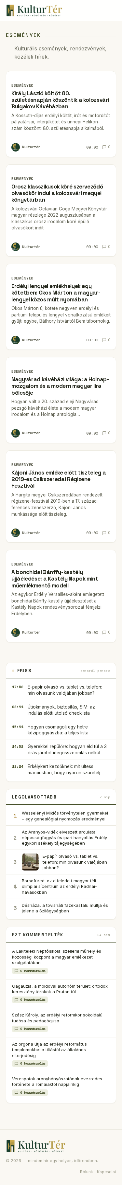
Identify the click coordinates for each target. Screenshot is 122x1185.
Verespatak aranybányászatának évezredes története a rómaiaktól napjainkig (57, 1081)
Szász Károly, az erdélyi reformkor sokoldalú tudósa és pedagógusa (57, 1017)
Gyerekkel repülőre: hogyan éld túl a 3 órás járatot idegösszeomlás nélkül (67, 749)
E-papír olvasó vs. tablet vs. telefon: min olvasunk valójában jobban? (65, 690)
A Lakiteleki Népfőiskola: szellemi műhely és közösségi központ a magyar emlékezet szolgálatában (56, 956)
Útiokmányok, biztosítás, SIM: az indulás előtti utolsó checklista (61, 710)
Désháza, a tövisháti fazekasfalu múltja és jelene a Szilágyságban (65, 908)
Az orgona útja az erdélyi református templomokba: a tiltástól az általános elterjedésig (49, 1049)
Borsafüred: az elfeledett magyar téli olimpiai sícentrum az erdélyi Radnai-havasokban (59, 886)
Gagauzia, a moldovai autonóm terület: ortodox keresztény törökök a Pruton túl (60, 988)
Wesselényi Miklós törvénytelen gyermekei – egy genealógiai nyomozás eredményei (65, 815)
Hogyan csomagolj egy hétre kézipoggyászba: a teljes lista (58, 730)
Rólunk (86, 1171)
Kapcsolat (106, 1171)
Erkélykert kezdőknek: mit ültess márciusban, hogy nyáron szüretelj (64, 769)
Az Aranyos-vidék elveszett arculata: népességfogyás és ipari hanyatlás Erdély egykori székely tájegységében (64, 837)
